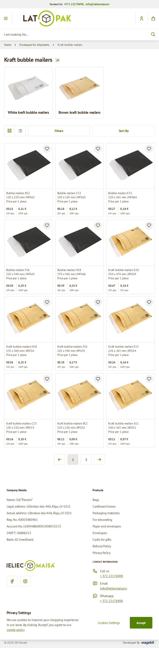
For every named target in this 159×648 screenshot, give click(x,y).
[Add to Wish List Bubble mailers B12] (47, 148)
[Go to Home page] (79, 18)
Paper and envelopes (107, 526)
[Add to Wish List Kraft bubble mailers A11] (149, 379)
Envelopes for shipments (34, 45)
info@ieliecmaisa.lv (98, 4)
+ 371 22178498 (111, 576)
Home (7, 45)
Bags (96, 500)
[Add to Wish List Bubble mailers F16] (47, 225)
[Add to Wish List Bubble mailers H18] (98, 225)
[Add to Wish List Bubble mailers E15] (149, 148)
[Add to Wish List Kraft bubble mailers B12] (98, 379)
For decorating (102, 519)
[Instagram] (25, 581)
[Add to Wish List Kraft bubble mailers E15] (149, 302)
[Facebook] (12, 581)
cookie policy (15, 630)
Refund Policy (102, 546)
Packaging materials (106, 513)
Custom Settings (109, 623)
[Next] (99, 459)
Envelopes (100, 533)
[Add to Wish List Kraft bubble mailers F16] (98, 302)
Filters (59, 131)
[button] (20, 130)
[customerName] (141, 18)
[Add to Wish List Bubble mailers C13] (98, 148)
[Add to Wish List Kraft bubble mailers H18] (47, 302)
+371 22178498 (74, 4)
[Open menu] (6, 18)
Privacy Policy (101, 553)
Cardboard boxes (104, 506)
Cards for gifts (102, 539)
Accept (141, 623)
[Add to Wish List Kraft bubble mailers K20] (149, 225)
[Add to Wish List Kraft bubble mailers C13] (47, 379)
